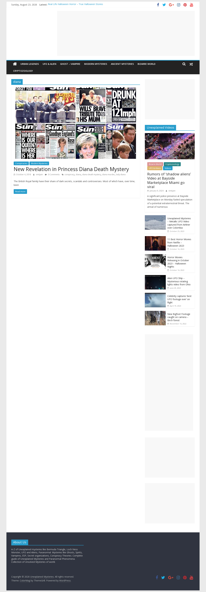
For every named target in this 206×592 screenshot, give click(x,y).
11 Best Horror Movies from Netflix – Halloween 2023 (179, 242)
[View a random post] (191, 64)
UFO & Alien (49, 63)
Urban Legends (29, 63)
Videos (168, 168)
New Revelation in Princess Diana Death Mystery (71, 169)
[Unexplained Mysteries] (15, 64)
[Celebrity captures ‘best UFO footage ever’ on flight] (155, 294)
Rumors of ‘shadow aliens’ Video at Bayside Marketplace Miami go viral (169, 180)
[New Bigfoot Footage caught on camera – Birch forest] (155, 312)
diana (78, 174)
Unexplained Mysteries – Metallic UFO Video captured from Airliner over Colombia (179, 223)
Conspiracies (21, 163)
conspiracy (70, 174)
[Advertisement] (126, 33)
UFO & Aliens (155, 168)
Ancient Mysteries (122, 63)
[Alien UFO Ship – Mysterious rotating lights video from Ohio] (155, 276)
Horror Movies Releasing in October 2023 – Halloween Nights (178, 262)
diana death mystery (91, 174)
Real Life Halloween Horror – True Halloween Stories (75, 4)
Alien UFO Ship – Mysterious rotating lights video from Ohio (179, 281)
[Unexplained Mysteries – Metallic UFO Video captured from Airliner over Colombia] (155, 216)
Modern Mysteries (95, 63)
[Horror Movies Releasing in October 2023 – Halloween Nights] (155, 255)
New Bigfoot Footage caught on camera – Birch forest (178, 317)
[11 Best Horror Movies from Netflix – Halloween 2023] (155, 237)
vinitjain (39, 174)
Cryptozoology (23, 70)
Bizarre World (146, 63)
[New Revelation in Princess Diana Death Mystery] (75, 89)
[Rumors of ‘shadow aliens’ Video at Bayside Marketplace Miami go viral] (170, 134)
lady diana (121, 174)
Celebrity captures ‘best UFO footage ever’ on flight (179, 299)
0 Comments (53, 174)
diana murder (108, 174)
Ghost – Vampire (70, 63)
